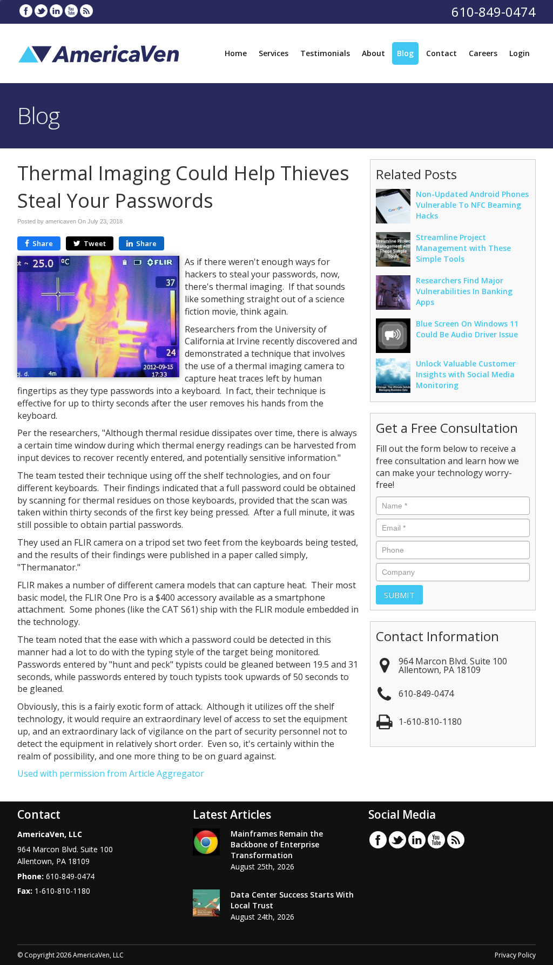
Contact (441, 53)
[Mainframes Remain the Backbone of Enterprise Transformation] (206, 841)
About (373, 53)
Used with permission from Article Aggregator (110, 773)
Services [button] (273, 53)
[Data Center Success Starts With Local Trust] (206, 902)
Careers (483, 53)
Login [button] (519, 53)
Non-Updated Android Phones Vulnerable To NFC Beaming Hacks (472, 205)
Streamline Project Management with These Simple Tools (463, 248)
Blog (405, 53)
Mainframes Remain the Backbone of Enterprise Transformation (277, 844)
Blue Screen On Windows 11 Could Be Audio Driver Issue (467, 328)
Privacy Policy (515, 955)
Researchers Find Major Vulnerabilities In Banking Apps (464, 291)
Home (236, 53)
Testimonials (325, 53)
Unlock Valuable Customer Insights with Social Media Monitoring (466, 374)
